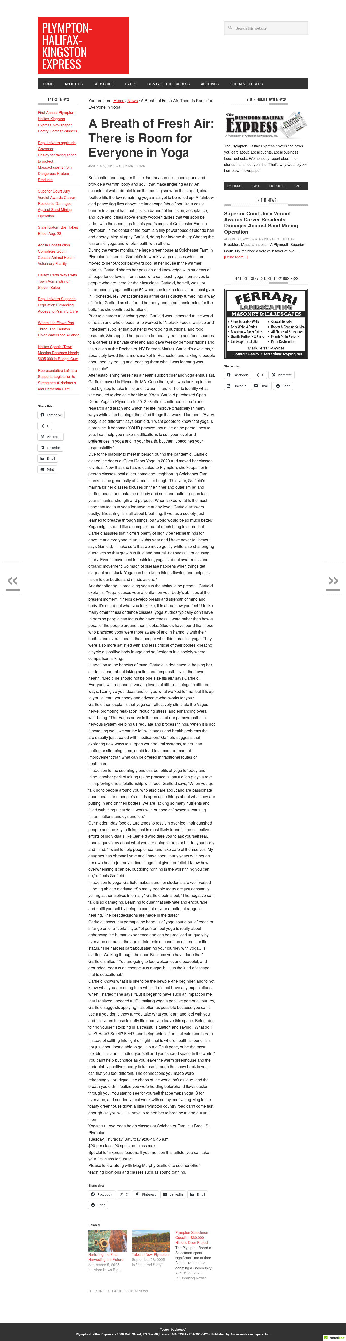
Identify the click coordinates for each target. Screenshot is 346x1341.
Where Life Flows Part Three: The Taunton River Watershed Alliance (58, 329)
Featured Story (123, 1291)
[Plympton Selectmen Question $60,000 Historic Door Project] (197, 1255)
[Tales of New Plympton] (151, 1241)
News (143, 1291)
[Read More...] (236, 256)
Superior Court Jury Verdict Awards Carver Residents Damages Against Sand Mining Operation (261, 222)
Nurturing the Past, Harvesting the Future (105, 1257)
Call (298, 186)
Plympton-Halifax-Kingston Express (67, 45)
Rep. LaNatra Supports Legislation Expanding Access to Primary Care (58, 305)
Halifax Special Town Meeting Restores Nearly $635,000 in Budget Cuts (58, 352)
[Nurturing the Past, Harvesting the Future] (107, 1241)
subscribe (276, 186)
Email (256, 186)
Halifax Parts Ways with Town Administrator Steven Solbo (57, 281)
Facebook (234, 186)
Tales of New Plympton (150, 1254)
